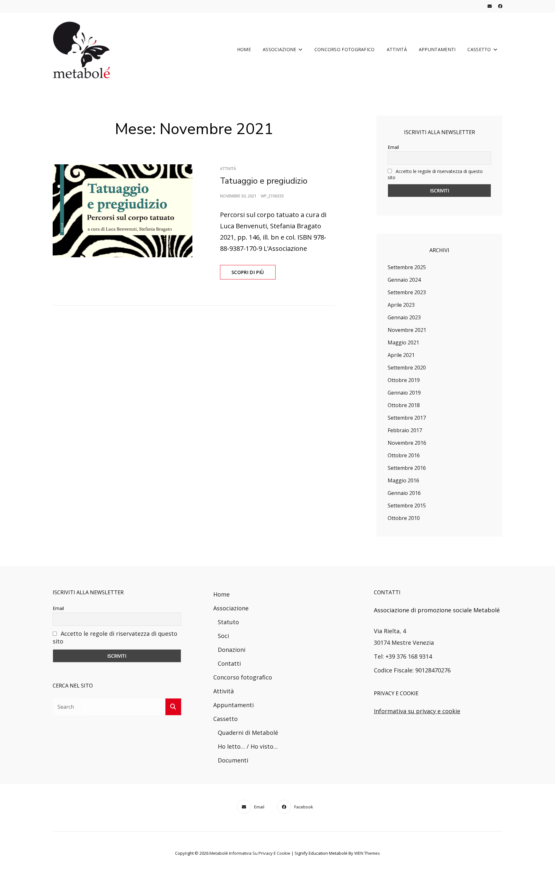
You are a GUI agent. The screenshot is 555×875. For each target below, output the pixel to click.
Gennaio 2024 (404, 279)
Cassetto (479, 49)
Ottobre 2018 (404, 405)
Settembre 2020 (407, 367)
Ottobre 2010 (404, 518)
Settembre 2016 (407, 467)
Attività (397, 49)
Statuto (228, 622)
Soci (223, 636)
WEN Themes (367, 853)
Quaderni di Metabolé (248, 732)
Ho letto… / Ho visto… (248, 746)
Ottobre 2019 (404, 380)
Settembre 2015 (407, 505)
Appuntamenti (437, 49)
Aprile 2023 (401, 304)
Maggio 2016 (403, 480)
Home (244, 49)
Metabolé (218, 853)
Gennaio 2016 (404, 493)
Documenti (233, 760)
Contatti (229, 663)
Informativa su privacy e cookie (417, 711)
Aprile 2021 (401, 355)
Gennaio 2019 (404, 392)
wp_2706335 (272, 196)
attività (228, 168)
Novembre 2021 (407, 329)
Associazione (279, 49)
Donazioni (231, 649)
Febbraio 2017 (405, 430)
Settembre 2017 (407, 417)
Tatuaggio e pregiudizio (263, 181)
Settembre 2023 (407, 292)
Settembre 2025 (407, 267)
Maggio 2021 (403, 342)
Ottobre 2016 (404, 455)
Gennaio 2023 (404, 317)
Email (393, 147)
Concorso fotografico (344, 49)
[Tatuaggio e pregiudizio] (123, 210)
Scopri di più (254, 274)
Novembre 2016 (407, 442)
